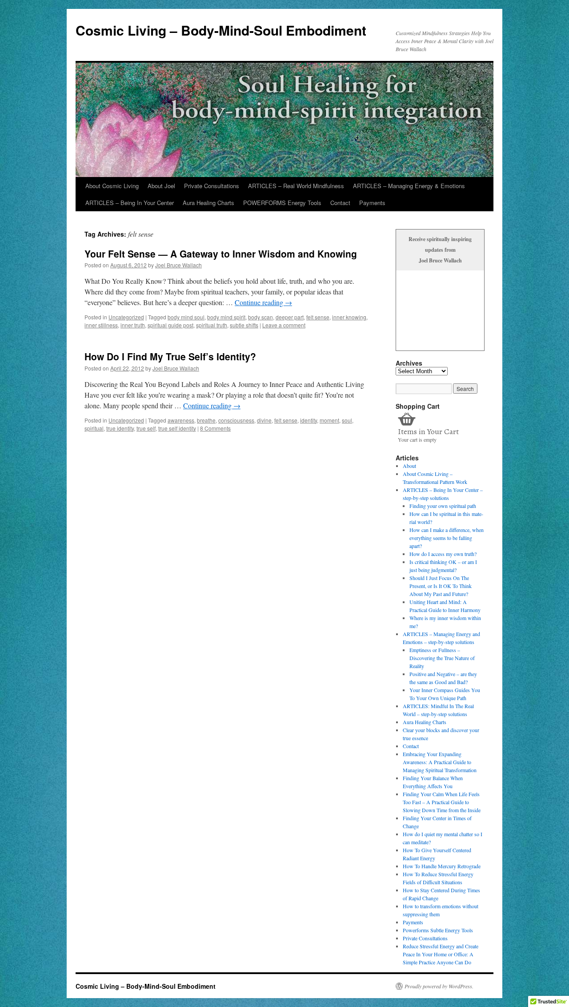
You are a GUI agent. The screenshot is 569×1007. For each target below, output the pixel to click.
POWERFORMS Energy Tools (282, 202)
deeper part (290, 317)
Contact (340, 202)
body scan (260, 317)
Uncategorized (126, 317)
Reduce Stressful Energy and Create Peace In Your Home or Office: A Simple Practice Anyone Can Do (440, 954)
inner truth (132, 325)
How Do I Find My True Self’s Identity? (170, 356)
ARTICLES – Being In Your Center (129, 202)
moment (329, 420)
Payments (372, 202)
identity (308, 420)
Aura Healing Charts (208, 202)
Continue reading (263, 302)
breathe (206, 420)
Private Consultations (211, 185)
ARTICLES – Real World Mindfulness (296, 185)
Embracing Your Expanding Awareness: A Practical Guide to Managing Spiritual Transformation (440, 761)
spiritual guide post (170, 325)
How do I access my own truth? (443, 553)
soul (347, 420)
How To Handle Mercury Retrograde (442, 866)
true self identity (177, 428)
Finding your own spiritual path (442, 505)
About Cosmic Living (112, 185)
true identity (120, 428)
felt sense (317, 317)
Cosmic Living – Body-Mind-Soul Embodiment (221, 30)
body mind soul (186, 317)
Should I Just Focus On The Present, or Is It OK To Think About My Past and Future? (440, 585)
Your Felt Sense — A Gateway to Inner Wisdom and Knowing (220, 253)
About (409, 465)
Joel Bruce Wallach (178, 265)
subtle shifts (244, 325)
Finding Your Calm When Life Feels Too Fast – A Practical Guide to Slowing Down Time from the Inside (442, 802)
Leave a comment (283, 325)
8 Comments (215, 428)
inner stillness (101, 325)
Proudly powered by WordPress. (439, 986)
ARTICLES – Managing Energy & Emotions (409, 185)
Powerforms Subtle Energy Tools (438, 930)
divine (264, 420)
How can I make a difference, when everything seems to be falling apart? (446, 537)
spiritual (94, 428)
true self (146, 428)
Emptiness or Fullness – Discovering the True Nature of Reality (442, 657)
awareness (181, 420)
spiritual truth (211, 325)
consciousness (236, 420)
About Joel (161, 185)
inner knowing (349, 317)
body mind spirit (226, 317)
